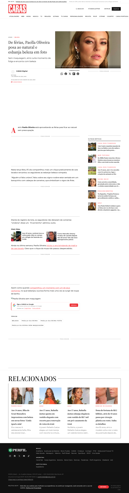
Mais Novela (40, 453)
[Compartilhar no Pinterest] (78, 74)
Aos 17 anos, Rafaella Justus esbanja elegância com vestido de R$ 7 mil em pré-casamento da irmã (78, 417)
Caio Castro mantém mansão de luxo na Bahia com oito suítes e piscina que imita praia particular (109, 148)
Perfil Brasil (66, 453)
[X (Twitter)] (19, 456)
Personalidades (76, 16)
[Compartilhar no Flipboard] (74, 74)
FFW (94, 451)
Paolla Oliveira (30, 320)
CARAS (73, 451)
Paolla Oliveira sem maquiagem (28, 325)
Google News (27, 308)
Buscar (81, 9)
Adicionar (74, 305)
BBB (22, 16)
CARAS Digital (22, 71)
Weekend (105, 460)
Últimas (56, 16)
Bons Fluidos (65, 451)
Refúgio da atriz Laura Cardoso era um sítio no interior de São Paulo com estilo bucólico (41, 1)
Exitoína (60, 460)
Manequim (50, 453)
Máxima (57, 453)
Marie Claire (68, 460)
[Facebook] (15, 456)
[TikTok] (28, 456)
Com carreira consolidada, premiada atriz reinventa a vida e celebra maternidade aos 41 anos (109, 184)
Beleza (17, 37)
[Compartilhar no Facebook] (66, 74)
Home (10, 37)
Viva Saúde (96, 453)
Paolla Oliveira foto (51, 320)
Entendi (103, 487)
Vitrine (102, 16)
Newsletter (95, 9)
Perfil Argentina (95, 460)
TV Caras (64, 16)
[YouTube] (24, 456)
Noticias (77, 460)
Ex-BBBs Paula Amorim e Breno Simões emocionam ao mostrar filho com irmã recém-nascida (109, 160)
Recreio (74, 453)
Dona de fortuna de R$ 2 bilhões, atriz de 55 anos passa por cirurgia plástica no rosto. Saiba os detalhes (106, 417)
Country (110, 16)
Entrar (107, 9)
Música (35, 16)
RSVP (95, 16)
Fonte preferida (36, 308)
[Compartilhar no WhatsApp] (61, 74)
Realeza (48, 16)
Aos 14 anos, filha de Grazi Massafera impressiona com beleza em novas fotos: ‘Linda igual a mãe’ (22, 417)
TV (41, 16)
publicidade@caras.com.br (46, 477)
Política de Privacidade (17, 485)
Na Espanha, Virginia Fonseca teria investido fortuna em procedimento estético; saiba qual (108, 196)
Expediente (40, 467)
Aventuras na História (51, 451)
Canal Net (39, 460)
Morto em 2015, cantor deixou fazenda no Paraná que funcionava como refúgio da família (93, 1)
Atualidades (14, 16)
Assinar (116, 9)
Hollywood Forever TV (105, 451)
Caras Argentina (50, 460)
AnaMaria (39, 451)
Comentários (17, 82)
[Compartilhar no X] (70, 74)
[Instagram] (10, 456)
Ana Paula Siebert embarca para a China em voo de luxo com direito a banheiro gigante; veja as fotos (109, 208)
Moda (28, 16)
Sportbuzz (81, 453)
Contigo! (88, 451)
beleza (15, 320)
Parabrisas (84, 460)
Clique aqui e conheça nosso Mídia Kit (20, 479)
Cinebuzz (81, 451)
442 (111, 460)
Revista (88, 16)
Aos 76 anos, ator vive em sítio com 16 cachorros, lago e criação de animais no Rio (108, 172)
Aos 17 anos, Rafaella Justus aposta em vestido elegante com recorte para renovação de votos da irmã (49, 417)
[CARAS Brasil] (17, 9)
